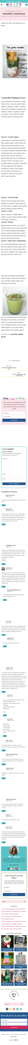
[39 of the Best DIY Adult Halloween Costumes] (7, 981)
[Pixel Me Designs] (16, 1040)
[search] (26, 4)
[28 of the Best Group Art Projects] (20, 964)
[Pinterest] (14, 869)
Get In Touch (16, 1034)
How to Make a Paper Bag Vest (9, 914)
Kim (7, 815)
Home (6, 11)
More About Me (14, 865)
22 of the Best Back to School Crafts (11, 929)
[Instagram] (11, 869)
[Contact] (19, 869)
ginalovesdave (10, 754)
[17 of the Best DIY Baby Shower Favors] (20, 981)
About (11, 1034)
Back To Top (13, 1036)
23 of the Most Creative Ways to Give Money (7, 949)
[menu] (1, 4)
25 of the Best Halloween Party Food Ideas (13, 909)
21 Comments (24, 16)
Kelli (7, 827)
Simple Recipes (11, 11)
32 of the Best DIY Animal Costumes (11, 916)
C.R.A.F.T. (14, 5)
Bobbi (7, 509)
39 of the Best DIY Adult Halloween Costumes (7, 984)
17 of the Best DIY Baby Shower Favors (21, 984)
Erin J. (7, 740)
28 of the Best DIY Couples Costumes (11, 924)
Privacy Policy (23, 1034)
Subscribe (14, 420)
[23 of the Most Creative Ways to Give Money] (7, 947)
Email (4, 478)
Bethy (8, 568)
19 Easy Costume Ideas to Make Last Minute (13, 926)
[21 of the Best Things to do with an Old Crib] (20, 947)
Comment (5, 458)
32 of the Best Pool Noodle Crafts (7, 967)
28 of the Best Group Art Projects (20, 967)
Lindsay (8, 768)
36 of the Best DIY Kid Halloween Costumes (13, 911)
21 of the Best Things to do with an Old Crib (20, 949)
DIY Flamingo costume (7, 919)
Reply (3, 505)
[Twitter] (17, 869)
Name (4, 474)
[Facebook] (8, 869)
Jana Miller (9, 799)
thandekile (9, 545)
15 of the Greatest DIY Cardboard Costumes (13, 921)
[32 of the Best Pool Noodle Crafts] (7, 964)
